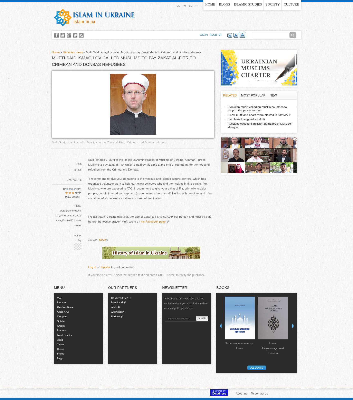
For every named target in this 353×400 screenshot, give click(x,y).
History (60, 349)
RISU (102, 240)
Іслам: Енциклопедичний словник (273, 348)
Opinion (61, 321)
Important (61, 302)
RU (184, 5)
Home (210, 4)
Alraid (114, 307)
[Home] (94, 17)
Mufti (70, 220)
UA (178, 5)
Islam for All (117, 302)
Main (59, 298)
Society (273, 4)
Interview (61, 330)
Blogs (224, 4)
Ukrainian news (73, 52)
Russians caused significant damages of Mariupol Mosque (260, 125)
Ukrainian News (65, 307)
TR (196, 5)
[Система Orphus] (219, 394)
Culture (291, 4)
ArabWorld (116, 311)
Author (78, 235)
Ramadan (69, 215)
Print (79, 163)
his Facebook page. (153, 221)
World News (63, 311)
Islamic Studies (248, 4)
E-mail (78, 169)
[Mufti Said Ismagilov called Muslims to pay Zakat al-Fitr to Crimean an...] (133, 134)
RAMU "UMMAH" (121, 298)
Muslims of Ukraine (70, 210)
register (105, 267)
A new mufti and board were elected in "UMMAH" (259, 114)
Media (60, 339)
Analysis (61, 325)
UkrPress (115, 316)
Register (216, 34)
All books (256, 368)
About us (241, 393)
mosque (58, 215)
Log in (92, 267)
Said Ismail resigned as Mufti (246, 119)
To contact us (259, 393)
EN (190, 5)
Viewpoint (62, 316)
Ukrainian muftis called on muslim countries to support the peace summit (257, 108)
